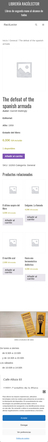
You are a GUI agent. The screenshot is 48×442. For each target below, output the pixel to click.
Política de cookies (22, 438)
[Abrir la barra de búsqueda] (36, 24)
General (13, 40)
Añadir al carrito (14, 156)
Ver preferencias (24, 432)
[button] (44, 391)
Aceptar (24, 418)
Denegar (24, 425)
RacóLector (10, 24)
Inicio (5, 40)
